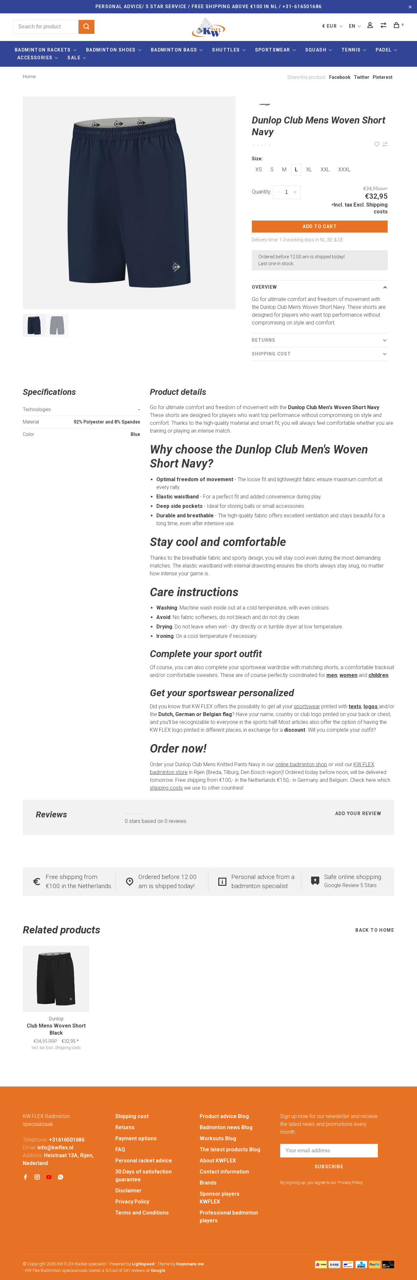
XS (258, 169)
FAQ (120, 1149)
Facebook (340, 77)
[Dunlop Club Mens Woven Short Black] (56, 979)
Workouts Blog (218, 1138)
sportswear (307, 706)
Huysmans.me (190, 1263)
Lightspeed (143, 1263)
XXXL (344, 169)
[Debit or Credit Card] (388, 1266)
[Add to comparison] (385, 145)
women (348, 675)
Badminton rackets (43, 49)
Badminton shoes (111, 49)
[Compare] (384, 26)
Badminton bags (174, 49)
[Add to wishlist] (377, 145)
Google (158, 1270)
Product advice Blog (224, 1116)
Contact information (224, 1172)
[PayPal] (375, 1266)
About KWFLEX (218, 1161)
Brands (208, 1183)
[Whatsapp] (60, 1177)
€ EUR (330, 26)
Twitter (361, 77)
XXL (325, 169)
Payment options (136, 1138)
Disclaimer (128, 1190)
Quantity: (261, 192)
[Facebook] (25, 1177)
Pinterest (383, 77)
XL (309, 169)
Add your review (358, 813)
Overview (264, 287)
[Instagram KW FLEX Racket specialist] (37, 1177)
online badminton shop (301, 764)
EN (352, 26)
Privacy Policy (132, 1202)
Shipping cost (271, 353)
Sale (73, 57)
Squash (315, 49)
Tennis (351, 49)
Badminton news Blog (226, 1127)
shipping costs (166, 788)
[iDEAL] (321, 1266)
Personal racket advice (143, 1161)
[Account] (371, 26)
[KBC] (361, 1266)
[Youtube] (48, 1177)
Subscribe (329, 1166)
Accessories (34, 57)
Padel (384, 49)
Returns (264, 340)
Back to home (374, 930)
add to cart (320, 226)
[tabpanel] (129, 202)
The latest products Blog (230, 1149)
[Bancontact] (348, 1266)
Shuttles (226, 49)
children (378, 675)
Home (29, 76)
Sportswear (272, 49)
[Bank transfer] (334, 1266)
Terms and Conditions (142, 1213)
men (331, 675)
